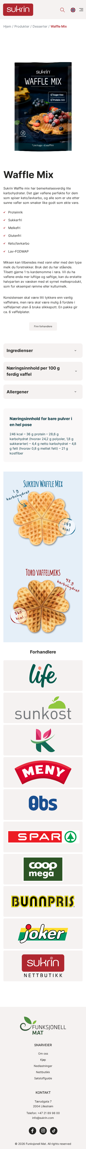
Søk (62, 10)
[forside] (18, 9)
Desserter (40, 26)
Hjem (7, 26)
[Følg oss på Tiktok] (53, 1130)
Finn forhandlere (43, 326)
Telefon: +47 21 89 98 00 (43, 1113)
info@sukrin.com (43, 1117)
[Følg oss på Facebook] (32, 1130)
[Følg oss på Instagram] (43, 1130)
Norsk (72, 10)
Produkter (21, 26)
